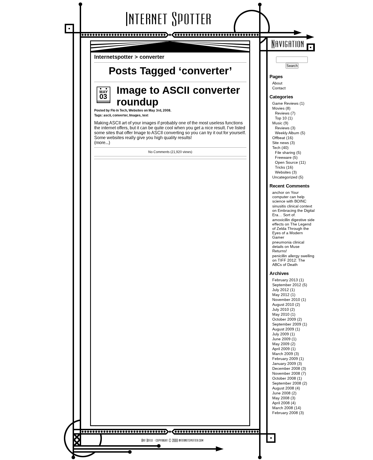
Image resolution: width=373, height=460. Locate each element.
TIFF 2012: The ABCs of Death (288, 262)
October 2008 (284, 378)
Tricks (280, 167)
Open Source (286, 162)
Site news (280, 142)
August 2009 (283, 329)
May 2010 (280, 314)
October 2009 (284, 319)
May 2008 (280, 398)
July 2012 (280, 290)
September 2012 (286, 285)
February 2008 (285, 413)
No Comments (159, 152)
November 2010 (286, 299)
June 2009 (281, 339)
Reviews (282, 113)
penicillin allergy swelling (293, 256)
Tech (123, 110)
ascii (107, 115)
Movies (278, 108)
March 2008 (282, 408)
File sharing (285, 152)
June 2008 (281, 393)
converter (120, 115)
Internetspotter (113, 57)
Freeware (283, 157)
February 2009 (285, 358)
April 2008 (281, 403)
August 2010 (283, 304)
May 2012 (280, 294)
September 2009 (286, 324)
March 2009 (282, 353)
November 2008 (286, 373)
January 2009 (284, 363)
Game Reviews (285, 103)
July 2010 (280, 309)
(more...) (102, 142)
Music (277, 123)
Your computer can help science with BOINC (289, 196)
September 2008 (286, 383)
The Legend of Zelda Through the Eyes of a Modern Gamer (291, 230)
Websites (136, 110)
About (277, 83)
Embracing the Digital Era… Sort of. (293, 212)
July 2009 (280, 334)
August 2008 (283, 388)
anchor (278, 192)
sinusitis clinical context (292, 206)
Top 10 (281, 118)
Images (135, 115)
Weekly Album (287, 133)
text (145, 115)
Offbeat (278, 138)
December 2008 (286, 368)
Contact (279, 88)
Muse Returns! (286, 248)
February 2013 (285, 280)
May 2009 (280, 344)
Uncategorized (284, 177)
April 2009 (281, 349)
